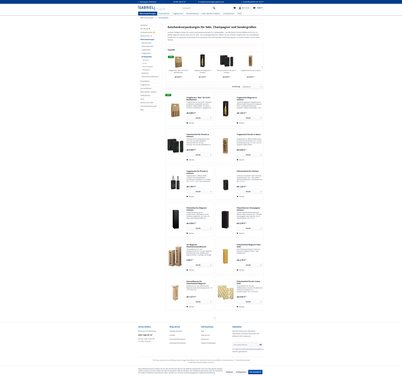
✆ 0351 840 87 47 (180, 2)
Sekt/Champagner (147, 66)
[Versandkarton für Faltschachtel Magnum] (175, 293)
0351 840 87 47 (145, 335)
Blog (141, 110)
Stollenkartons (145, 95)
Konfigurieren (241, 372)
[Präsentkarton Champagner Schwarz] (226, 219)
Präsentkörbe (145, 81)
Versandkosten (190, 360)
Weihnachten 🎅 (146, 36)
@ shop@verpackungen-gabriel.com (211, 2)
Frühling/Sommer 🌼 (147, 32)
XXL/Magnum (146, 70)
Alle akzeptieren (255, 372)
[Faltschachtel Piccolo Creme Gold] (226, 293)
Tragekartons (146, 50)
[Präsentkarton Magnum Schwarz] (175, 219)
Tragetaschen (146, 53)
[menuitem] (198, 8)
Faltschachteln (146, 43)
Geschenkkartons (147, 46)
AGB (202, 331)
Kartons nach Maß (146, 103)
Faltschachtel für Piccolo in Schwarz (226, 71)
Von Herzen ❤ (145, 29)
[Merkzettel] (234, 8)
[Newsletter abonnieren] (260, 345)
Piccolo (144, 63)
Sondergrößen (146, 57)
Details (198, 118)
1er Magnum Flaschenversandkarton (196, 246)
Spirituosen (145, 60)
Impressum (205, 339)
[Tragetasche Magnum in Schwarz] (202, 61)
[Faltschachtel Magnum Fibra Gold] (226, 256)
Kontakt (172, 335)
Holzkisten (145, 73)
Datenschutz (205, 335)
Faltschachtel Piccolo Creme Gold (248, 282)
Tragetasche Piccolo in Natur (251, 70)
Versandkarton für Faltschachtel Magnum (196, 282)
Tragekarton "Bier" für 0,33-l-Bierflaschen (178, 71)
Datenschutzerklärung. (207, 373)
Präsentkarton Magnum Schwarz (196, 209)
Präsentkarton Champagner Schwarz (248, 209)
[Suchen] (214, 8)
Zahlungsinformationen (178, 343)
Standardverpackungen (148, 106)
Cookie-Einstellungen (208, 343)
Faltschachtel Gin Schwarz (248, 171)
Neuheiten (144, 25)
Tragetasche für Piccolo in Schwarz (197, 172)
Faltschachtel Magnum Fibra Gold (249, 246)
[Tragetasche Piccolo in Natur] (250, 61)
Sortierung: (236, 87)
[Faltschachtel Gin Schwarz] (226, 182)
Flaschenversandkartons (149, 77)
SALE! (142, 99)
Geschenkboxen (145, 88)
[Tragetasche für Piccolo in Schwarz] (175, 182)
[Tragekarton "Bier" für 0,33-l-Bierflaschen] (178, 61)
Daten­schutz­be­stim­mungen (251, 349)
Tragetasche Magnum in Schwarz (202, 71)
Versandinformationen (177, 339)
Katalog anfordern (176, 331)
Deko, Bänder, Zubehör (148, 92)
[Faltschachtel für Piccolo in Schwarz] (226, 61)
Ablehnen (229, 372)
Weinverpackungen (147, 39)
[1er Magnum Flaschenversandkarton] (175, 256)
